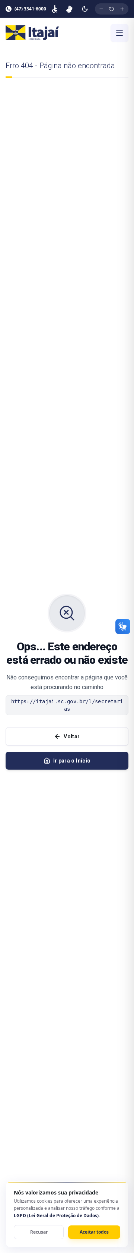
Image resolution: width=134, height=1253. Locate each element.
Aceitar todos (94, 1232)
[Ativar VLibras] (69, 9)
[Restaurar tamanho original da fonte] (112, 9)
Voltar (72, 736)
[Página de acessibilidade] (55, 9)
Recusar (39, 1232)
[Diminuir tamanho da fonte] (101, 9)
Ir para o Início (72, 761)
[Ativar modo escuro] (84, 9)
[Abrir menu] (119, 33)
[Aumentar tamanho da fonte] (122, 9)
